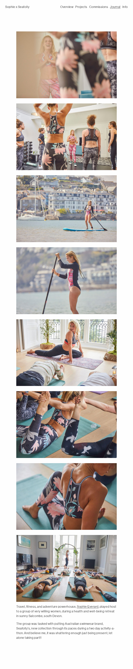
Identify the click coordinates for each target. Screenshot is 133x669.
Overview (66, 6)
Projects (81, 6)
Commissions (98, 6)
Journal (115, 6)
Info (125, 6)
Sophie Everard (88, 606)
